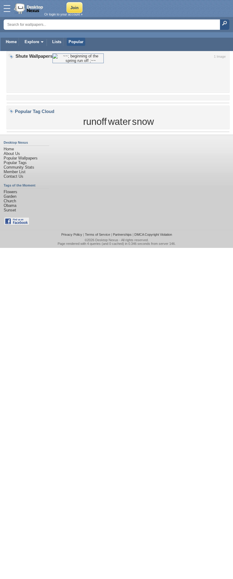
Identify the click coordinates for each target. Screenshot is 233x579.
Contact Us (13, 176)
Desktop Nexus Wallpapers (29, 8)
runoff (95, 121)
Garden (10, 196)
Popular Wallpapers (21, 158)
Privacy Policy (71, 234)
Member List (14, 172)
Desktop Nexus (106, 240)
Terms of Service (97, 234)
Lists (56, 41)
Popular (76, 41)
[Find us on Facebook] (16, 223)
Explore (32, 41)
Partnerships (122, 234)
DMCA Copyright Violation (153, 234)
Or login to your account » (63, 14)
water (119, 121)
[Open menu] (7, 8)
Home (11, 41)
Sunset (10, 210)
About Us (12, 153)
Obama (10, 205)
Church (10, 201)
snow (143, 121)
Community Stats (19, 167)
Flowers (10, 192)
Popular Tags (15, 162)
